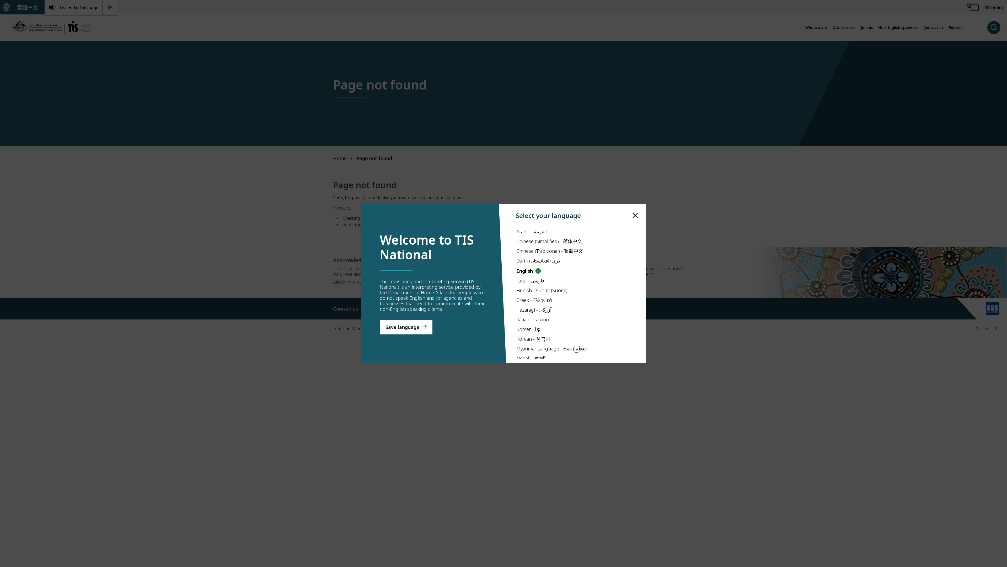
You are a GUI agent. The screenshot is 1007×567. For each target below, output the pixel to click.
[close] (635, 215)
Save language (402, 327)
